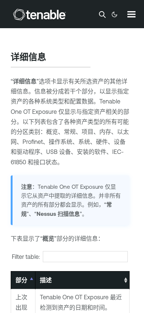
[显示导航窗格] (131, 14)
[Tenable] (39, 14)
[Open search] (102, 14)
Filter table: (26, 256)
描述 (46, 280)
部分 (21, 280)
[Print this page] (52, 57)
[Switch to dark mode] (114, 14)
